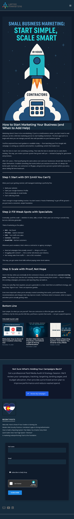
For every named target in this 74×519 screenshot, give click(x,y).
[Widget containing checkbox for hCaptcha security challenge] (22, 483)
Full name (11, 446)
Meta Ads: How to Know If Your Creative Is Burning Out (19, 424)
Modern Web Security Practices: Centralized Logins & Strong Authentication (25, 427)
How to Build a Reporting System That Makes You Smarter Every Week (24, 430)
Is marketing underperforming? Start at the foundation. (19, 435)
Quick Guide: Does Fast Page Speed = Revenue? (17, 433)
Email (9, 458)
